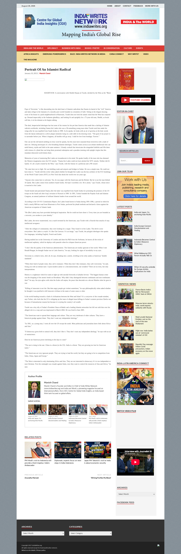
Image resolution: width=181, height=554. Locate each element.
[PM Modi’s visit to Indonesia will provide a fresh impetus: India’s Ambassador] (38, 450)
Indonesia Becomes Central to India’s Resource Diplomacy (77, 421)
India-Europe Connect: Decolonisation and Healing (57, 419)
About (118, 6)
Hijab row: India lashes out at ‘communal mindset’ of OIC (144, 333)
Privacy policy (40, 550)
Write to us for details (28, 550)
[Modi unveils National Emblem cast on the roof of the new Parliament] (126, 317)
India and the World (33, 48)
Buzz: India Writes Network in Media (87, 54)
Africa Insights (31, 54)
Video (145, 54)
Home (109, 6)
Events (139, 48)
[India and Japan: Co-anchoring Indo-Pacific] (124, 212)
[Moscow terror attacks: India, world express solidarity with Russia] (126, 303)
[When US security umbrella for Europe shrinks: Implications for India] (124, 267)
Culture (128, 48)
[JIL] (158, 545)
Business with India (71, 48)
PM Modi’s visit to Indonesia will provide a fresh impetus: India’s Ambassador (98, 421)
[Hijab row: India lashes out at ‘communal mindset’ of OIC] (126, 331)
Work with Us (151, 6)
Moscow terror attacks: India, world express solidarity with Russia (144, 306)
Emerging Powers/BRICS (54, 54)
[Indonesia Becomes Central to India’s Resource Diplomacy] (124, 240)
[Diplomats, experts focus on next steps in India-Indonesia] (67, 450)
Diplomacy (52, 48)
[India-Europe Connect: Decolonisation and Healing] (124, 226)
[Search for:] (136, 161)
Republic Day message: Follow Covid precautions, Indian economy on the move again (144, 349)
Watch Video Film (126, 411)
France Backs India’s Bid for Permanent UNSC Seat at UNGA (144, 292)
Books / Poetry (92, 48)
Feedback (138, 6)
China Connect (116, 54)
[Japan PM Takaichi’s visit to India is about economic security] (97, 450)
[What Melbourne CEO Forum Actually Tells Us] (124, 253)
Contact (127, 6)
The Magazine (30, 60)
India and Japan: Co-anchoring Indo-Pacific (35, 419)
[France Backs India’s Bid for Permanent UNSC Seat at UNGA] (126, 290)
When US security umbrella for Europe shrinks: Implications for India (144, 269)
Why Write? (133, 54)
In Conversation (112, 48)
